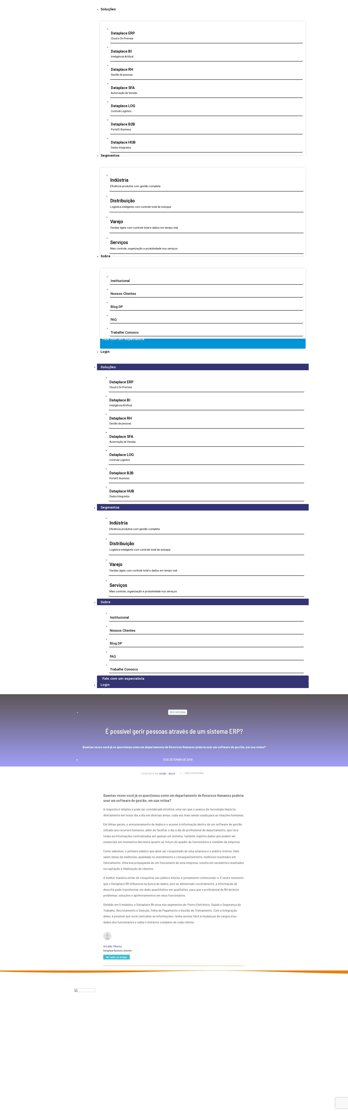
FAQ (114, 319)
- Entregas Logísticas (170, 1008)
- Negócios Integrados (171, 1016)
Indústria (201, 998)
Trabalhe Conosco (125, 332)
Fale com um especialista (123, 678)
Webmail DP (121, 1012)
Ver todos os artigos (116, 957)
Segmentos (110, 507)
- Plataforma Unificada (171, 1023)
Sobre (105, 602)
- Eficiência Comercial (170, 1005)
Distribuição (203, 1001)
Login (105, 685)
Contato (119, 1019)
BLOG (172, 773)
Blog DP (117, 307)
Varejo (200, 1005)
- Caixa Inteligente (168, 1019)
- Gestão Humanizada (169, 1012)
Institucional (120, 281)
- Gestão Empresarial (170, 998)
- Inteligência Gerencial (170, 1001)
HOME (162, 773)
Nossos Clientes (123, 294)
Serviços (201, 1008)
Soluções (108, 367)
